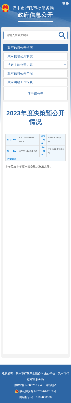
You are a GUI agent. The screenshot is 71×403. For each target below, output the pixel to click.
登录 (66, 3)
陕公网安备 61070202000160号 (37, 391)
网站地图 (51, 385)
